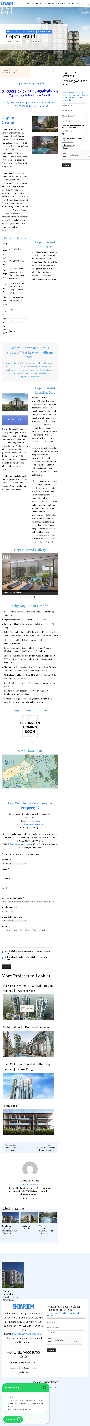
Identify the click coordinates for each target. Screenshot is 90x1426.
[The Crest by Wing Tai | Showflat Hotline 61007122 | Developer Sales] (28, 1007)
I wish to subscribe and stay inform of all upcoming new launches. (25, 953)
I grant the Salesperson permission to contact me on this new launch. (27, 947)
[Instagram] (40, 1383)
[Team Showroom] (30, 1164)
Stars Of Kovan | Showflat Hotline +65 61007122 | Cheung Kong (26, 1061)
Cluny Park (10, 1101)
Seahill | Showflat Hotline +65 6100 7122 (27, 1022)
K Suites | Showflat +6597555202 (12, 1144)
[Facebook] (23, 1193)
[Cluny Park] (28, 1120)
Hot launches (44, 31)
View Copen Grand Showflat (15, 420)
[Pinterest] (30, 1193)
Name (5, 864)
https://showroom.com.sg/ (30, 1179)
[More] (55, 71)
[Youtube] (36, 1193)
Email (5, 883)
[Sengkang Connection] (29, 1212)
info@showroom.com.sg (32, 819)
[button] (87, 4)
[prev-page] (4, 1234)
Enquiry (6, 855)
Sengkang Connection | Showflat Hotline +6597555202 (9, 1224)
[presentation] (64, 1335)
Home (9, 41)
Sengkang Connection (26, 1222)
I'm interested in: (69, 145)
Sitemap (36, 1377)
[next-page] (10, 1234)
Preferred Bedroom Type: (73, 138)
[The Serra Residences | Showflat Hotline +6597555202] (48, 1212)
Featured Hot (29, 31)
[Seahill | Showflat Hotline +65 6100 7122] (28, 1040)
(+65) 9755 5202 (29, 1350)
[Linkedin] (27, 1193)
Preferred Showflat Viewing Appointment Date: (73, 126)
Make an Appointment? (13, 893)
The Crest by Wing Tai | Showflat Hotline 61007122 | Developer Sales (28, 983)
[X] (33, 1193)
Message (6, 921)
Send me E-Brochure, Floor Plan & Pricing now (21, 849)
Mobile (6, 874)
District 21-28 (13, 31)
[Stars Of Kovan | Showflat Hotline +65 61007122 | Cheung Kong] (28, 1087)
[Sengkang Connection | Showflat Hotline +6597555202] (10, 1212)
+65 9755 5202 (34, 816)
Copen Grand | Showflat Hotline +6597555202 (45, 1144)
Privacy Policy (50, 1377)
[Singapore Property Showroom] (7, 3)
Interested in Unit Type (12, 912)
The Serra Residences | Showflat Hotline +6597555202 (46, 1224)
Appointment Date (10, 902)
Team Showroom (10, 70)
